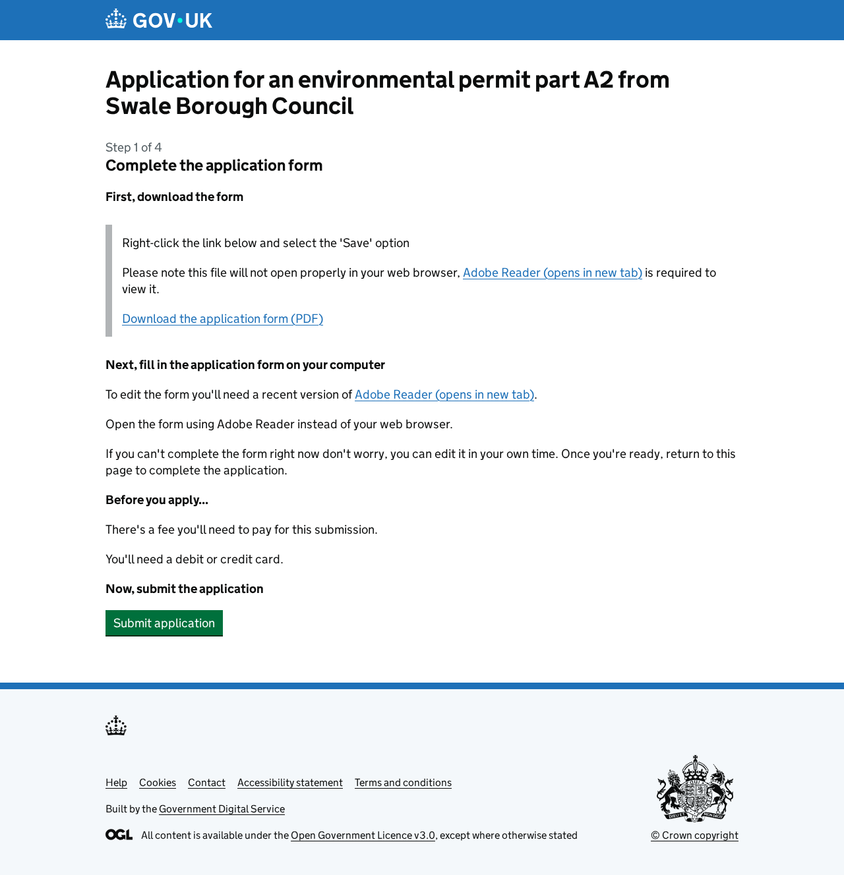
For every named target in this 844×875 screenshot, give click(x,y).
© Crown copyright (694, 835)
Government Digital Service (222, 809)
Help (116, 782)
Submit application (164, 623)
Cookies (157, 782)
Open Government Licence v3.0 (363, 835)
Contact (207, 782)
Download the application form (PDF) (222, 318)
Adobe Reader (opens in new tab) (552, 272)
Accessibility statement (290, 782)
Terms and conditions (403, 782)
